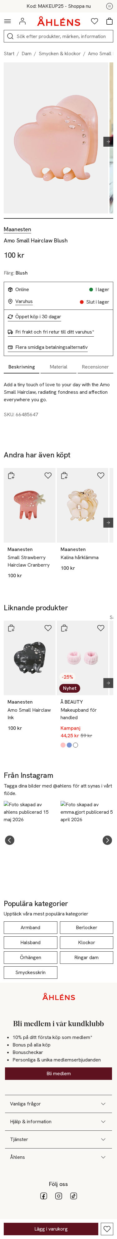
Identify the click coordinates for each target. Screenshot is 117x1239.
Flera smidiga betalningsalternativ (51, 347)
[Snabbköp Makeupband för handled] (64, 628)
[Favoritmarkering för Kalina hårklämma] (100, 475)
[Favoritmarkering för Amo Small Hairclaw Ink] (48, 628)
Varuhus (24, 301)
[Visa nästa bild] (105, 141)
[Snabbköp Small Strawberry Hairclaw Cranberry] (11, 475)
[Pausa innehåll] (109, 6)
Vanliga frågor (25, 1103)
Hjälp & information (30, 1121)
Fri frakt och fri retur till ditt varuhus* (54, 332)
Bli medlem (58, 1073)
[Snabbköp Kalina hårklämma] (64, 475)
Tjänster (19, 1139)
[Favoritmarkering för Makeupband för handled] (100, 628)
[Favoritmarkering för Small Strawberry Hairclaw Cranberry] (48, 475)
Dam (27, 53)
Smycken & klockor (60, 53)
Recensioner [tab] (95, 366)
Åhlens (17, 1157)
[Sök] (10, 36)
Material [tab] (58, 366)
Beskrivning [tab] (21, 366)
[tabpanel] (58, 402)
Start (9, 53)
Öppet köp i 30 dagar (38, 317)
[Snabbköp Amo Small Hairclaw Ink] (11, 628)
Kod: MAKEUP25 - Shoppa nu (59, 6)
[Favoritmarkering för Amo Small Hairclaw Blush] (107, 1229)
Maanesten (17, 229)
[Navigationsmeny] (7, 21)
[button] (9, 840)
